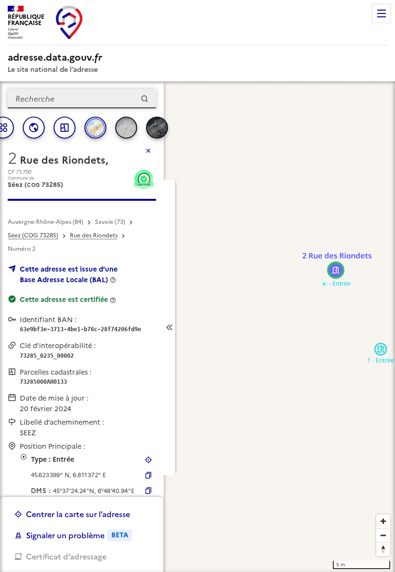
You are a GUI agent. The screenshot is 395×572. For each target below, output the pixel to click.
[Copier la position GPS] (148, 475)
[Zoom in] (383, 521)
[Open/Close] (169, 327)
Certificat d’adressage (66, 556)
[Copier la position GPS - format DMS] (148, 490)
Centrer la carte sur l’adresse (78, 514)
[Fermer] (148, 150)
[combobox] (82, 98)
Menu (381, 13)
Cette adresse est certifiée (64, 299)
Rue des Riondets (94, 235)
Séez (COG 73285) (33, 235)
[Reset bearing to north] (383, 549)
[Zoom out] (383, 535)
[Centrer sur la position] (148, 460)
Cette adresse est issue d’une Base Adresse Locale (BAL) (69, 274)
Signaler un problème (77, 535)
